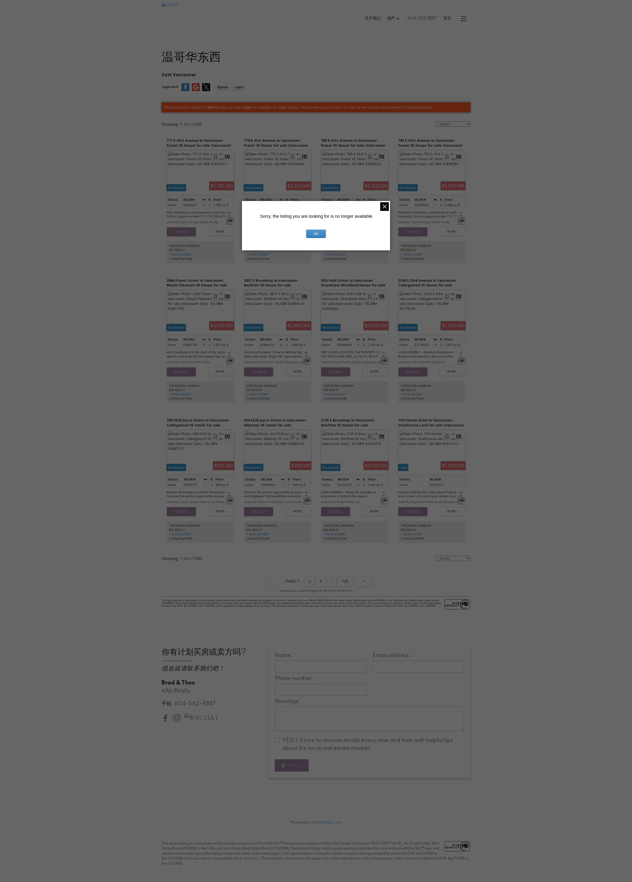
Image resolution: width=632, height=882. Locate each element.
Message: (287, 701)
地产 (391, 18)
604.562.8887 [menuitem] (422, 18)
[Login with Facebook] (185, 90)
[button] (165, 718)
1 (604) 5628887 (180, 254)
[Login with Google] (196, 90)
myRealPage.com (326, 822)
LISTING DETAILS (181, 231)
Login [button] (239, 87)
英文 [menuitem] (447, 18)
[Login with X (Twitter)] (206, 90)
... (332, 581)
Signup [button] (222, 87)
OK (316, 234)
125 (345, 581)
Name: (284, 655)
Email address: (392, 655)
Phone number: (294, 678)
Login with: (170, 87)
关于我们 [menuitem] (373, 18)
